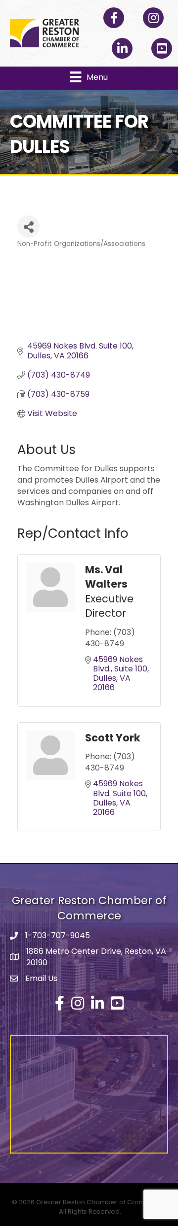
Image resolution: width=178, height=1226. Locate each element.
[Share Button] (28, 226)
